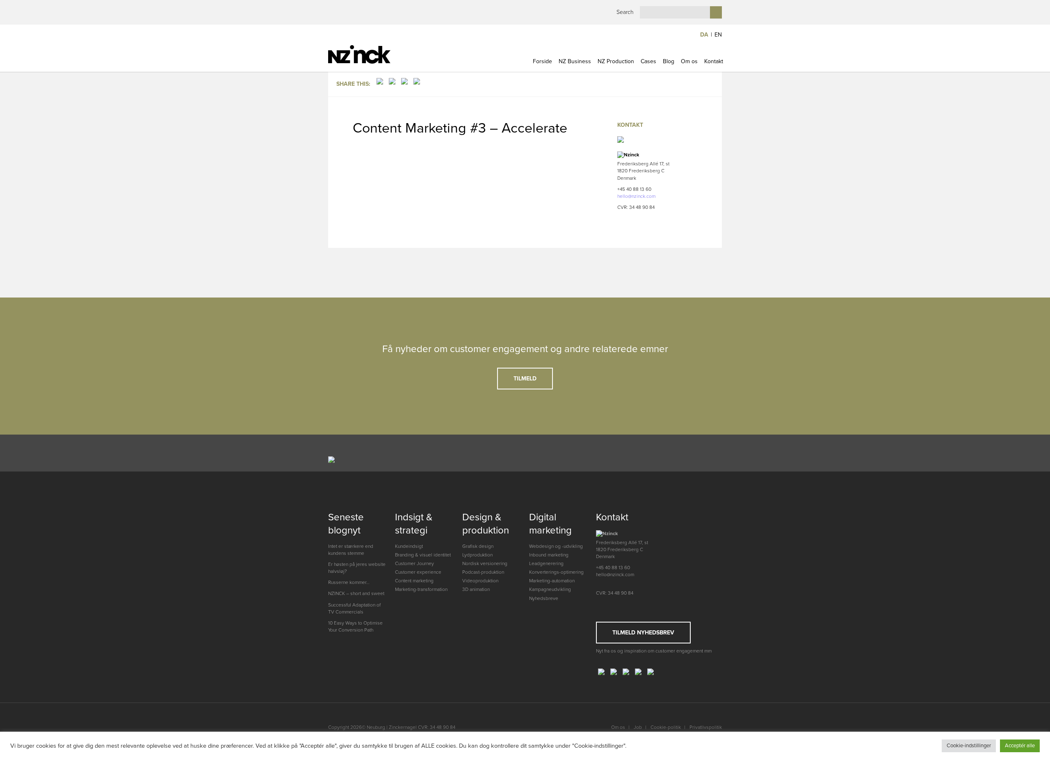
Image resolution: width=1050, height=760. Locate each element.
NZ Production (616, 61)
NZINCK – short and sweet (356, 593)
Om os (689, 61)
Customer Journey (414, 563)
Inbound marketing (548, 555)
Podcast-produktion (483, 572)
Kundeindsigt (409, 546)
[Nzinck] (374, 54)
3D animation (476, 589)
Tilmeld (525, 378)
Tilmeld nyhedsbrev (643, 632)
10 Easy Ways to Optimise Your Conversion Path (355, 626)
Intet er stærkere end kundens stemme (350, 549)
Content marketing (414, 581)
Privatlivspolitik (705, 727)
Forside (542, 61)
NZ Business (575, 61)
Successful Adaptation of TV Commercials (354, 608)
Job (638, 727)
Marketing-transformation (421, 589)
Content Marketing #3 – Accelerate (460, 128)
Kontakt (713, 61)
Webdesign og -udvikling (556, 546)
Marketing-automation (552, 581)
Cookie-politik (666, 727)
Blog (668, 61)
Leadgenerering (546, 563)
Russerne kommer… (349, 582)
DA (704, 34)
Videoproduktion (480, 581)
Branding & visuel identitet (423, 555)
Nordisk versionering (484, 563)
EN (718, 34)
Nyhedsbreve (543, 598)
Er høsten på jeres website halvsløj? (357, 567)
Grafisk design (477, 546)
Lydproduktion (477, 555)
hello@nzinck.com (636, 196)
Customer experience (418, 572)
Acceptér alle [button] (1020, 745)
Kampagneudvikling (550, 589)
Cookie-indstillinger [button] (969, 745)
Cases (648, 61)
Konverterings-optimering (556, 572)
